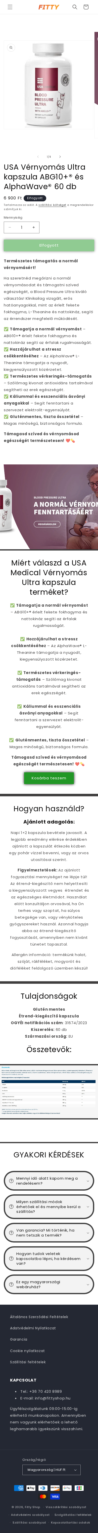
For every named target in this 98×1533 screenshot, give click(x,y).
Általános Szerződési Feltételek (39, 1316)
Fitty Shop (32, 1507)
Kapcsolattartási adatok (70, 1523)
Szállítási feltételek (28, 1362)
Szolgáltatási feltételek (73, 1515)
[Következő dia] (60, 156)
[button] (10, 6)
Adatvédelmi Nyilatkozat (33, 1328)
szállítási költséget (52, 205)
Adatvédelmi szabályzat (30, 1515)
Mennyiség (13, 217)
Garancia (18, 1339)
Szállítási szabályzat (29, 1523)
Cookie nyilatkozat (27, 1350)
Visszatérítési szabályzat (66, 1507)
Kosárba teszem (49, 778)
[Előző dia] (37, 156)
